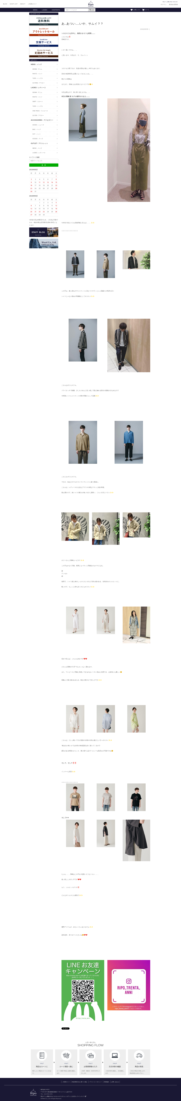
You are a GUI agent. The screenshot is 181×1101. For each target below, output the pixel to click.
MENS (35, 10)
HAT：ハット (36, 134)
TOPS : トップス (37, 78)
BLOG (5, 4)
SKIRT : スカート (37, 101)
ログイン (164, 4)
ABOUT (22, 4)
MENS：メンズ (37, 148)
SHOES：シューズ (38, 125)
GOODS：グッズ (37, 138)
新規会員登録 (173, 4)
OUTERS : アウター (38, 83)
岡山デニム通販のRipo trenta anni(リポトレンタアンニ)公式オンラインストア (63, 1096)
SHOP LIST (14, 4)
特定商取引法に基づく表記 (79, 1082)
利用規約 (106, 1082)
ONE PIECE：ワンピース (40, 111)
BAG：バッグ (36, 129)
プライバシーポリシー (95, 1082)
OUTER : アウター (38, 115)
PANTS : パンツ (37, 73)
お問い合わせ (115, 1082)
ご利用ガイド (32, 4)
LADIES (44, 10)
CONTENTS (56, 10)
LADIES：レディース (38, 152)
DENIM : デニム (37, 69)
